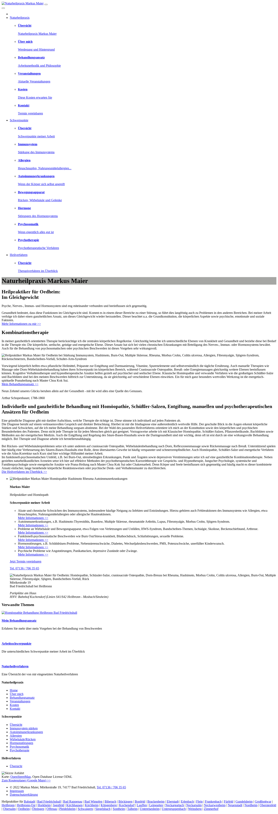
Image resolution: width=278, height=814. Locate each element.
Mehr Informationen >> (33, 518)
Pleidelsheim (67, 809)
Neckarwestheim (214, 805)
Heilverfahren (18, 255)
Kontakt (15, 708)
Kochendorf (127, 805)
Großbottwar (263, 801)
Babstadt (29, 801)
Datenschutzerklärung (24, 794)
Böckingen (125, 801)
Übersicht (16, 724)
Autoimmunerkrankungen (26, 732)
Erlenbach (187, 801)
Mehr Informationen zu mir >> (21, 323)
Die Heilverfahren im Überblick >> (24, 471)
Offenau (51, 809)
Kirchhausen (74, 805)
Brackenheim (155, 801)
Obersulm (9, 809)
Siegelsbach (103, 809)
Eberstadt (173, 801)
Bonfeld (140, 801)
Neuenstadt (235, 805)
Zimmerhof (211, 809)
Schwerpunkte (19, 120)
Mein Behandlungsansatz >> (20, 384)
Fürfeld (228, 801)
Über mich (16, 694)
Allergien (16, 735)
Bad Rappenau (72, 801)
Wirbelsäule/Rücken (23, 739)
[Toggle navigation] (46, 4)
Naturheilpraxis (20, 17)
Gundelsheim (244, 801)
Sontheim (119, 809)
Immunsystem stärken (24, 728)
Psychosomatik (19, 746)
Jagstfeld (58, 805)
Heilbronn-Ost (26, 805)
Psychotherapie (19, 750)
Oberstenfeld (268, 805)
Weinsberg (195, 809)
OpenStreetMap (20, 776)
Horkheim (44, 805)
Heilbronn (8, 805)
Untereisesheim (150, 809)
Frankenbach (213, 801)
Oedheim (24, 809)
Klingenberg (109, 805)
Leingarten (156, 805)
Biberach (110, 801)
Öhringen (38, 809)
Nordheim (250, 805)
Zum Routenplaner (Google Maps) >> (26, 780)
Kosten (14, 705)
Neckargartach (174, 805)
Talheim (132, 809)
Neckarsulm (194, 805)
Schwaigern (85, 809)
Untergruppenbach (174, 809)
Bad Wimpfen (93, 801)
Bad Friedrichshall (49, 801)
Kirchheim (92, 805)
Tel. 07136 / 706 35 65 (24, 568)
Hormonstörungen (21, 743)
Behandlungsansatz (22, 697)
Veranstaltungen (20, 701)
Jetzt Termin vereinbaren (25, 561)
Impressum (17, 791)
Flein (199, 801)
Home (14, 690)
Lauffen (142, 805)
